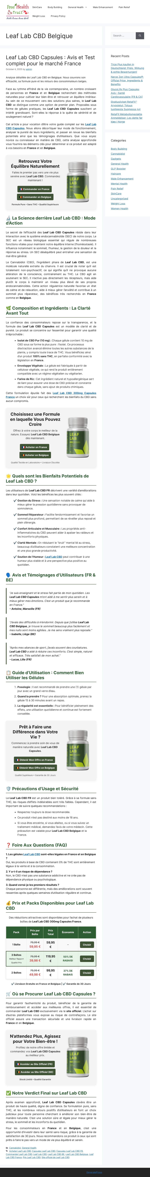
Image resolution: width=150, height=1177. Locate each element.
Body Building (55, 7)
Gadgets (116, 158)
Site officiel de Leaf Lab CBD (55, 1157)
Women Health (119, 208)
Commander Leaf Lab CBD (19, 1154)
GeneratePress (94, 1172)
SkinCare (37, 7)
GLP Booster (118, 168)
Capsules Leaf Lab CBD (43, 1151)
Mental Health (119, 183)
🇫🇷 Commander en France (35, 189)
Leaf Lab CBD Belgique (77, 1154)
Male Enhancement (103, 7)
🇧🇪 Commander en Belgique (35, 197)
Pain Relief (124, 7)
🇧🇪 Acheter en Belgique (35, 455)
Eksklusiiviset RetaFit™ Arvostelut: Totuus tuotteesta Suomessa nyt (125, 105)
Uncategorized (119, 198)
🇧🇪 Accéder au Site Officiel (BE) (35, 1072)
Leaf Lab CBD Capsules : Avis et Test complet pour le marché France (50, 60)
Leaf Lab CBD (31, 854)
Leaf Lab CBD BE (56, 1154)
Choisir (87, 944)
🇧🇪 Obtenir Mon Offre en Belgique (35, 767)
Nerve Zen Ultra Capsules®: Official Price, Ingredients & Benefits (127, 80)
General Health (75, 7)
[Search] (140, 35)
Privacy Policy (58, 16)
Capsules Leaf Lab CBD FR (69, 1151)
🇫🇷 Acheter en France (34, 447)
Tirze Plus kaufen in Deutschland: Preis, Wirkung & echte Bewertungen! (127, 68)
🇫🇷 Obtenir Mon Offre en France (34, 759)
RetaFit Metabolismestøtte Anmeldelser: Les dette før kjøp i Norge (126, 118)
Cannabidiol (15, 1148)
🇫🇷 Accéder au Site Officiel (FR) (35, 1064)
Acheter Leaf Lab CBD (20, 1151)
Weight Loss (38, 16)
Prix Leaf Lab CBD (31, 1157)
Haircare (116, 173)
